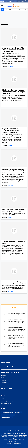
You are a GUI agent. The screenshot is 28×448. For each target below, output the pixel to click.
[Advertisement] (14, 17)
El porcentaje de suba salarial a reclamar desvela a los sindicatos (14, 170)
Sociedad (3, 375)
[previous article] (25, 9)
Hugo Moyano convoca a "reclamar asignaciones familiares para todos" (10, 130)
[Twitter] (7, 366)
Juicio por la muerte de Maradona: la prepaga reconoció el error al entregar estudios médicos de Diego (16, 345)
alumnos (10, 258)
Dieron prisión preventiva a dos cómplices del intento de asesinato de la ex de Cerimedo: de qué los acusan (16, 329)
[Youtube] (12, 366)
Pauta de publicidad (6, 403)
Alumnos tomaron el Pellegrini (12, 282)
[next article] (22, 9)
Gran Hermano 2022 (7, 417)
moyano (10, 145)
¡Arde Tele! (4, 382)
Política (3, 378)
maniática (11, 105)
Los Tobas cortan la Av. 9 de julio (13, 209)
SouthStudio (17, 443)
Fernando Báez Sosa (7, 412)
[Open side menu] (2, 5)
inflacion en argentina (8, 414)
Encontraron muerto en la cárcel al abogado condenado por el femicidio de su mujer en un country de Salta (16, 321)
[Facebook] (3, 366)
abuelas (10, 66)
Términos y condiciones (7, 401)
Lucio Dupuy (18, 412)
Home (2, 398)
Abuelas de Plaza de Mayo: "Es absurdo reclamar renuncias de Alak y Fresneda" (13, 49)
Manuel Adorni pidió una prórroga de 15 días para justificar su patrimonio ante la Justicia (16, 337)
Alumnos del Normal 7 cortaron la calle (13, 242)
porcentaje (11, 185)
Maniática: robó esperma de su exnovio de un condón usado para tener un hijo (14, 91)
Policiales (3, 380)
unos (9, 217)
